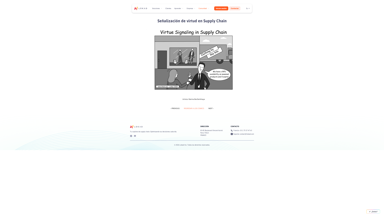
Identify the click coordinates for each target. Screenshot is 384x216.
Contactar (235, 8)
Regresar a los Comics (194, 108)
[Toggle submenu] (161, 8)
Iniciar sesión (221, 8)
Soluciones (156, 8)
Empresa (190, 8)
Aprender (177, 8)
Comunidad (203, 8)
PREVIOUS (175, 108)
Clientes (168, 8)
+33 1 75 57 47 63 (245, 130)
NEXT (211, 108)
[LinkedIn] (131, 136)
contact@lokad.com (247, 134)
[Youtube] (135, 136)
